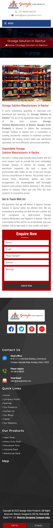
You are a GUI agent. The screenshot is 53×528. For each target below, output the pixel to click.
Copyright (7, 510)
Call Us (14, 525)
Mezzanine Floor (11, 445)
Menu (10, 23)
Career (6, 419)
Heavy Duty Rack (12, 441)
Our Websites (10, 423)
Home (10, 45)
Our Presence (10, 407)
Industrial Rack (10, 449)
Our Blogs (8, 415)
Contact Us (8, 411)
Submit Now (26, 285)
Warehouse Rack (11, 453)
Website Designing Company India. (33, 517)
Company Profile (11, 399)
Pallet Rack (9, 437)
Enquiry (38, 525)
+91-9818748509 (27, 11)
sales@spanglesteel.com (28, 15)
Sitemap (7, 403)
